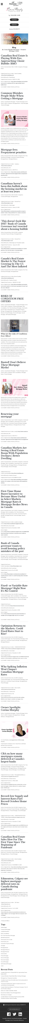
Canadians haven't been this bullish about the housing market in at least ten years (14, 187)
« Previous (3, 920)
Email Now (14, 19)
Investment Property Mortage (17, 157)
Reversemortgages (5, 959)
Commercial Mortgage (5, 196)
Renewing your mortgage (10, 415)
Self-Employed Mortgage (11, 314)
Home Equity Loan (11, 309)
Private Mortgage (24, 103)
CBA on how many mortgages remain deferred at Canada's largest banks (12, 757)
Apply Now (14, 24)
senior (2, 965)
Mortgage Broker (16, 103)
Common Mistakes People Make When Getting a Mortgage (12, 96)
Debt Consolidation (17, 372)
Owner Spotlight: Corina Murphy (11, 708)
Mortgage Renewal (18, 424)
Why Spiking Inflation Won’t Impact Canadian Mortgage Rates (14, 670)
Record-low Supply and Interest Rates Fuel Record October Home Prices (14, 800)
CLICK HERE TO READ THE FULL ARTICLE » (10, 86)
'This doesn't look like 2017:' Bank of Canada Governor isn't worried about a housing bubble (14, 225)
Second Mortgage (21, 769)
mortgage (3, 945)
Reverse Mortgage (5, 105)
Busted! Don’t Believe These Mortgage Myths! (13, 365)
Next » (8, 920)
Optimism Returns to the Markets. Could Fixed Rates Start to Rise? (13, 629)
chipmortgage (4, 927)
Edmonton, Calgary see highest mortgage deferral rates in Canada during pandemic (14, 884)
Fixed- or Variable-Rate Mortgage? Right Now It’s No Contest (14, 588)
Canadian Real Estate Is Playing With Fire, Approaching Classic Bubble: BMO (14, 59)
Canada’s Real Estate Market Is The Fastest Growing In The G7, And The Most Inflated (14, 262)
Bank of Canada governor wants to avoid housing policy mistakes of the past (13, 547)
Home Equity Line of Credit (20, 421)
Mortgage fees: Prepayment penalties (13, 151)
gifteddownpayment (5, 937)
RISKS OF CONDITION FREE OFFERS (12, 299)
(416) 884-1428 (15, 15)
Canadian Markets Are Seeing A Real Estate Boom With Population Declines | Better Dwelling (14, 453)
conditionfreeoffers (5, 931)
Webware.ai (21, 1020)
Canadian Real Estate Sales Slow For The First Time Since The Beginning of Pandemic (13, 842)
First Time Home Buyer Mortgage (14, 308)
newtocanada (4, 953)
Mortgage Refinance (13, 159)
